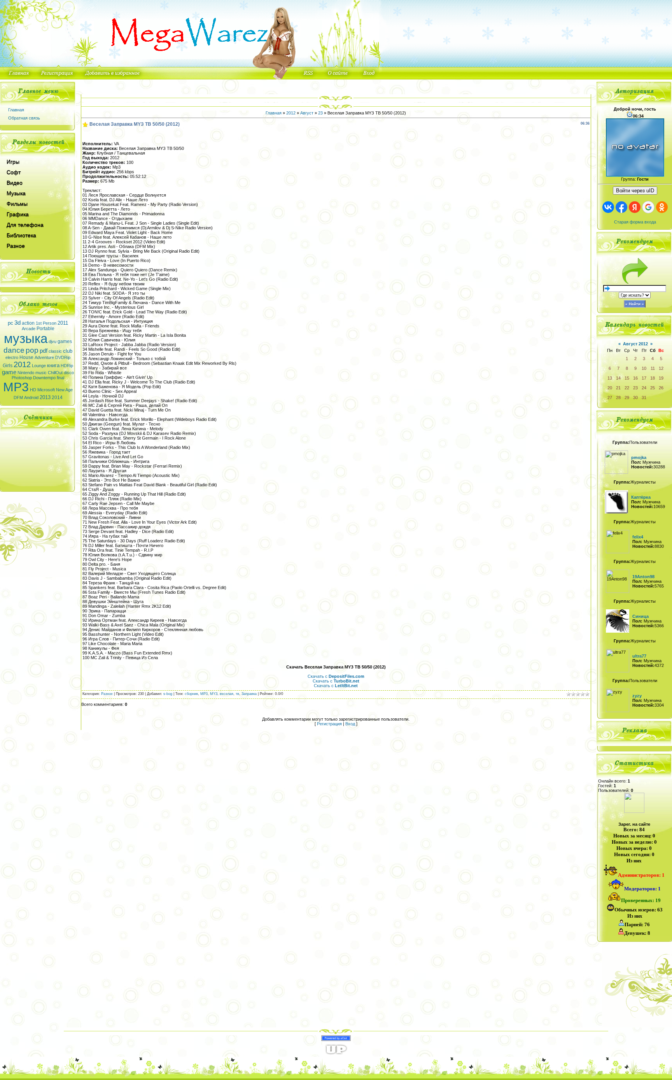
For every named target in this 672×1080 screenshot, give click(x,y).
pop (32, 350)
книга (53, 365)
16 (635, 378)
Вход (350, 723)
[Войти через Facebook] (621, 207)
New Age (64, 389)
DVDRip (62, 357)
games (65, 341)
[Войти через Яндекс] (634, 207)
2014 (57, 397)
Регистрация (329, 723)
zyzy (637, 695)
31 (644, 397)
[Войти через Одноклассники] (662, 207)
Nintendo (26, 372)
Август (306, 113)
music (41, 372)
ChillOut (55, 372)
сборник (191, 694)
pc (10, 323)
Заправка (249, 694)
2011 (63, 323)
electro (11, 357)
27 (609, 397)
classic (55, 351)
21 (618, 387)
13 (609, 378)
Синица (640, 616)
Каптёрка (641, 497)
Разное (107, 694)
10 (644, 368)
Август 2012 (635, 343)
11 (653, 368)
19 (661, 378)
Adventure (44, 357)
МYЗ (213, 694)
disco (69, 372)
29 (627, 397)
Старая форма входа (635, 222)
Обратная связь (24, 118)
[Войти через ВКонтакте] (608, 207)
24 (644, 387)
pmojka (638, 457)
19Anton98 (643, 576)
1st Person (46, 323)
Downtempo (44, 377)
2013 (45, 397)
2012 (22, 364)
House (26, 357)
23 (320, 113)
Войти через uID (635, 190)
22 (627, 387)
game (9, 372)
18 (652, 378)
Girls (7, 365)
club (67, 351)
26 (661, 387)
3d (17, 323)
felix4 (637, 537)
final (60, 377)
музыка (25, 338)
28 (618, 397)
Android (31, 397)
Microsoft (46, 389)
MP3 (16, 387)
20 (609, 387)
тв (237, 694)
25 (652, 387)
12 (661, 368)
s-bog (167, 694)
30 (635, 397)
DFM (18, 397)
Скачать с (336, 676)
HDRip (67, 365)
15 (627, 378)
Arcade (28, 328)
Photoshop (22, 377)
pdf (43, 351)
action (28, 323)
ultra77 (639, 656)
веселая (226, 694)
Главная (16, 109)
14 (618, 378)
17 (644, 378)
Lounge (39, 365)
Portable (45, 328)
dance (14, 350)
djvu (52, 341)
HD (33, 389)
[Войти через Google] (648, 207)
